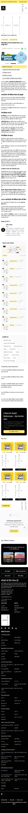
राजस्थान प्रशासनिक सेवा (18, 651)
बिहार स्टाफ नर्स (4, 703)
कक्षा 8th (3, 714)
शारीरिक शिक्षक (17, 643)
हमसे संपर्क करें (17, 612)
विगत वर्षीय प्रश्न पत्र (4, 610)
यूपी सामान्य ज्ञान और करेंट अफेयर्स (7, 730)
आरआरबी (3, 700)
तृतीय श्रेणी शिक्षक (17, 637)
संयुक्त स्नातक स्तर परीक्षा (18, 664)
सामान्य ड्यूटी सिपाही (4, 669)
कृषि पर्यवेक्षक (16, 738)
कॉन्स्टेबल (16, 654)
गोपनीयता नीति (4, 800)
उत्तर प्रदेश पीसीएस (4, 684)
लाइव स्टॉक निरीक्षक (4, 744)
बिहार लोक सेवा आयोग (18, 688)
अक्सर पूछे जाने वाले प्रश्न (19, 608)
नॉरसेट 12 (16, 698)
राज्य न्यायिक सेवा (4, 770)
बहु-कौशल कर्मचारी (17, 671)
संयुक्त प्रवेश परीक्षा (17, 741)
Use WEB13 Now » (14, 431)
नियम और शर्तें (19, 800)
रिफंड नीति (12, 800)
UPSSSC (3, 741)
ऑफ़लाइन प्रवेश (4, 608)
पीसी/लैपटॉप (16, 788)
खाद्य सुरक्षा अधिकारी (5, 738)
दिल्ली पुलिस (16, 669)
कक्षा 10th (3, 717)
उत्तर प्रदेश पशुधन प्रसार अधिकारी (7, 725)
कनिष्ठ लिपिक (16, 656)
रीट (1, 637)
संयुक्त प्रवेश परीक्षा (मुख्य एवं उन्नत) (20, 752)
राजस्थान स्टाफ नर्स (17, 700)
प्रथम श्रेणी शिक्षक (17, 640)
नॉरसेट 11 (3, 698)
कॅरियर (15, 610)
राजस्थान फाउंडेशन (4, 651)
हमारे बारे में (16, 606)
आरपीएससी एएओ (17, 744)
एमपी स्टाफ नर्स (17, 703)
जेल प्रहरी (3, 656)
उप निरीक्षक (3, 654)
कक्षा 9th (16, 714)
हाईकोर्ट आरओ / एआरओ (18, 730)
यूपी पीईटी (16, 728)
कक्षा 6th (3, 711)
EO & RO (16, 681)
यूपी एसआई (16, 725)
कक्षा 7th (16, 711)
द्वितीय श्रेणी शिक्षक (4, 640)
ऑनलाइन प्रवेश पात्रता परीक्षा (19, 761)
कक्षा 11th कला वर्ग (18, 717)
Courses (3, 606)
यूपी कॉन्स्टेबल (3, 728)
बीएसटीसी (3, 643)
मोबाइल (2, 788)
